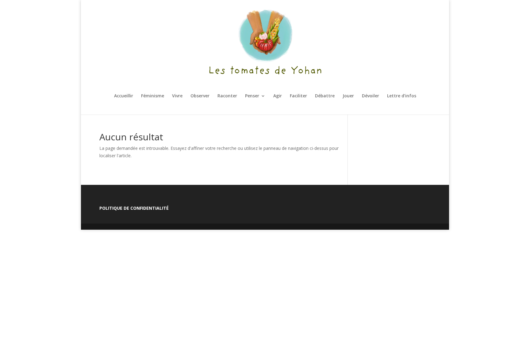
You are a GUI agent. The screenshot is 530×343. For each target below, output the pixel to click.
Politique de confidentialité (134, 208)
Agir (277, 96)
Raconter (227, 96)
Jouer (348, 96)
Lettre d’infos (401, 96)
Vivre (177, 96)
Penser (252, 96)
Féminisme (152, 96)
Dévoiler (370, 96)
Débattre (325, 96)
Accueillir (123, 96)
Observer (199, 96)
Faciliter (298, 96)
